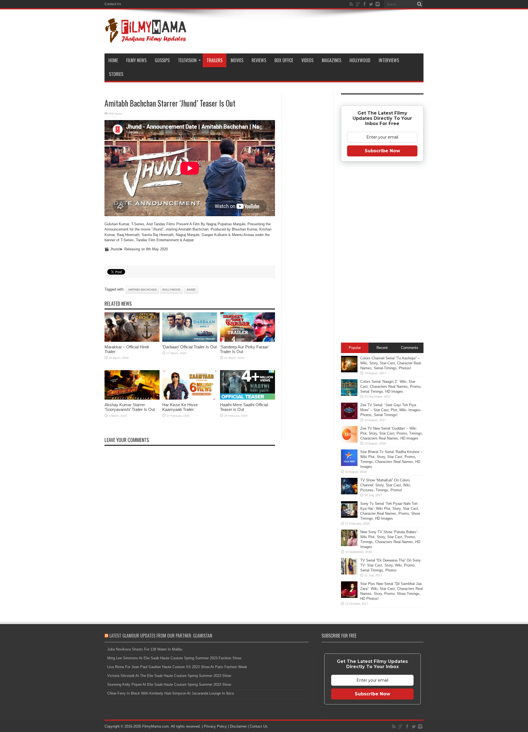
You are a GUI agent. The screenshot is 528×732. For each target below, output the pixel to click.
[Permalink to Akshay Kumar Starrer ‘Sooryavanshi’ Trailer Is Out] (132, 398)
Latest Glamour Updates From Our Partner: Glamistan (160, 635)
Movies (237, 60)
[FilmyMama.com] (146, 39)
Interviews (389, 60)
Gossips (162, 60)
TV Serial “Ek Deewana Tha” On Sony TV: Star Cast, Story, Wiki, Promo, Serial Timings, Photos (390, 565)
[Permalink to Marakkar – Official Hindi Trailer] (132, 340)
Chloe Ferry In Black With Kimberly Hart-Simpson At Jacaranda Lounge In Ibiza (170, 693)
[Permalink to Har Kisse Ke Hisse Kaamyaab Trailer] (189, 398)
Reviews (259, 60)
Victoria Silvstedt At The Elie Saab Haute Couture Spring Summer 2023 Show (169, 676)
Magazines (331, 60)
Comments (409, 348)
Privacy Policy (215, 726)
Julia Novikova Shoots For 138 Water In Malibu (144, 649)
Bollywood (171, 289)
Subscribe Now (382, 150)
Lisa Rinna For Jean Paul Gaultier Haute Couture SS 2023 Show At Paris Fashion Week (177, 667)
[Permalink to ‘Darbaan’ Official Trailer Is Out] (189, 340)
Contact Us (113, 4)
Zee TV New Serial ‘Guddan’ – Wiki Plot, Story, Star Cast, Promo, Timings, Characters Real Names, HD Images (391, 433)
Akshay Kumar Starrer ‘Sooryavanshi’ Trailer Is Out (130, 407)
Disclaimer (238, 726)
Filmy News (136, 60)
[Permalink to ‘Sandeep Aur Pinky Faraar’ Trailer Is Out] (247, 340)
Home (113, 60)
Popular (355, 348)
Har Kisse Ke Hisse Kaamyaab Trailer (180, 407)
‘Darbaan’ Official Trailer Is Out (189, 347)
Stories (116, 74)
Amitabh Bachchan (142, 289)
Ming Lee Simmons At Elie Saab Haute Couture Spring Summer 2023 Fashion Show (174, 658)
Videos (307, 60)
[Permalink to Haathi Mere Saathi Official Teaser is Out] (247, 398)
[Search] (419, 4)
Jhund (191, 289)
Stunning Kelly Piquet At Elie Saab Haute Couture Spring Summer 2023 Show (169, 684)
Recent (382, 348)
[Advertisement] (307, 180)
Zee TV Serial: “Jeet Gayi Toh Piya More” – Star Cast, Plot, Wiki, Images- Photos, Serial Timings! (390, 410)
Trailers (214, 60)
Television (187, 60)
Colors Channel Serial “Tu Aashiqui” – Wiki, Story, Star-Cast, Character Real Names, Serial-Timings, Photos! (390, 363)
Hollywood (360, 60)
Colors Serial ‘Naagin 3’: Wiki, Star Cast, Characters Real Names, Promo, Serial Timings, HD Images (391, 386)
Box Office (283, 60)
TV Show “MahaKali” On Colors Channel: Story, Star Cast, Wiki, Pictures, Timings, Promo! (385, 485)
